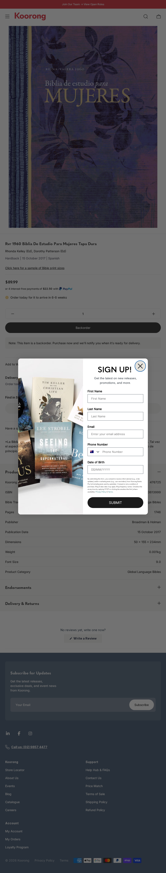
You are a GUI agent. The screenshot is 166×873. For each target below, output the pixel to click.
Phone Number (98, 444)
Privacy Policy (101, 492)
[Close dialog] (140, 366)
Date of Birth (96, 462)
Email (91, 426)
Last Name (95, 409)
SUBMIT (115, 502)
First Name (95, 391)
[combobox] (94, 452)
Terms (110, 492)
